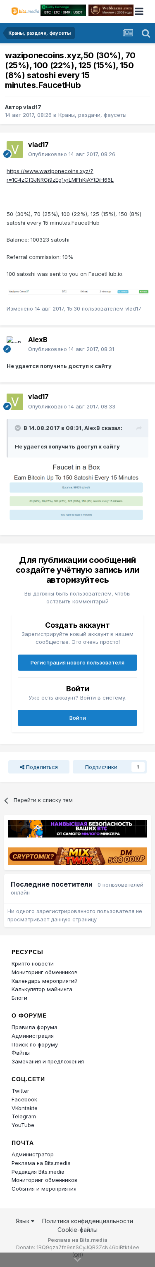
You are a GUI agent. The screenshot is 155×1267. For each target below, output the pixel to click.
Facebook (24, 1099)
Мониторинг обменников (45, 972)
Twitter (20, 1090)
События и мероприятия (44, 1188)
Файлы (21, 1052)
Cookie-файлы (77, 1229)
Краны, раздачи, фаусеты (92, 115)
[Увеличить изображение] (77, 291)
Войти (77, 717)
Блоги (19, 997)
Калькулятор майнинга (42, 989)
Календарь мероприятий (45, 981)
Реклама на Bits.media (41, 1163)
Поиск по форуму (35, 1044)
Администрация (33, 1035)
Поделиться (41, 767)
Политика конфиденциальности (87, 1220)
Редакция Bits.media (38, 1171)
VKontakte (25, 1108)
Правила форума (34, 1027)
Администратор (33, 1154)
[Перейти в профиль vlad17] (15, 149)
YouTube (23, 1125)
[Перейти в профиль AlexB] (15, 344)
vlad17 (32, 107)
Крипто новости (33, 963)
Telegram (24, 1116)
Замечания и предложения (48, 1061)
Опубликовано (71, 154)
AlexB (38, 339)
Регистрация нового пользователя (77, 662)
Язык (23, 1220)
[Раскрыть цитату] (18, 428)
